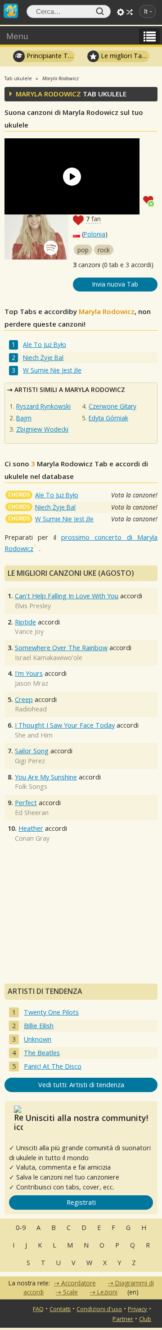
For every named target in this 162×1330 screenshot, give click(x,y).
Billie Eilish (39, 1025)
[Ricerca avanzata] (120, 12)
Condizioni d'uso (99, 1309)
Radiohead (31, 709)
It (146, 11)
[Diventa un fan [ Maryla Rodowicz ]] (150, 200)
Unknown (37, 1039)
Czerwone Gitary (112, 406)
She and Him (34, 735)
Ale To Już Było (44, 344)
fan (93, 218)
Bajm (24, 418)
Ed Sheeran (32, 812)
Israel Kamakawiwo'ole (48, 657)
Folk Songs (31, 786)
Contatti (60, 1309)
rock (104, 250)
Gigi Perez (30, 760)
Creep (24, 699)
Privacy (137, 1309)
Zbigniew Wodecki (42, 429)
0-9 (21, 1227)
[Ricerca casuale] (129, 12)
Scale (70, 1292)
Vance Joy (29, 631)
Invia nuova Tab (115, 284)
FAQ (38, 1309)
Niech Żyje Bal (43, 357)
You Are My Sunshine (46, 777)
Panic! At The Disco (52, 1066)
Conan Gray (32, 838)
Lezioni (107, 1292)
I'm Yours (29, 673)
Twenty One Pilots (51, 1012)
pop (83, 250)
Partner (122, 1319)
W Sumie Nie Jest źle (52, 370)
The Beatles (42, 1052)
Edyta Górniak (108, 418)
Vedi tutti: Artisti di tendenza (81, 1084)
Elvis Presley (33, 605)
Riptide (25, 622)
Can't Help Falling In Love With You (66, 596)
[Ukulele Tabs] (11, 9)
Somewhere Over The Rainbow (61, 647)
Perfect (26, 802)
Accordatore (78, 1283)
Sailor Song (32, 751)
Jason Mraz (31, 683)
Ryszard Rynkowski (43, 406)
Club (145, 1319)
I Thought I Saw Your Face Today (65, 725)
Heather (30, 828)
